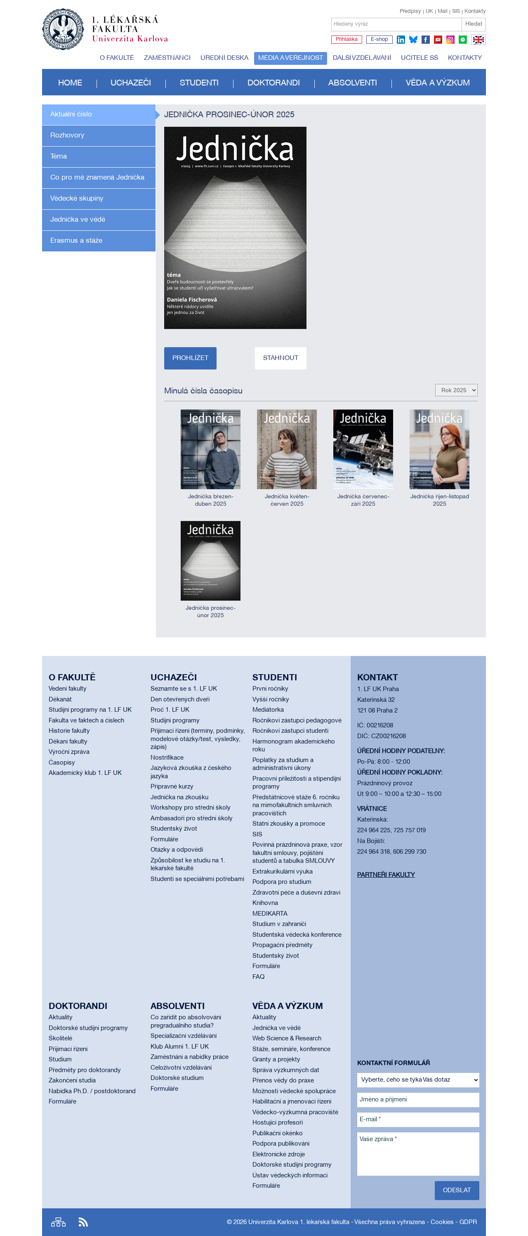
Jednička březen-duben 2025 (210, 500)
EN (477, 44)
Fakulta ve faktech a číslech (86, 721)
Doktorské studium (177, 1078)
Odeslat (457, 1190)
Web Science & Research (286, 1039)
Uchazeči (131, 83)
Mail (443, 11)
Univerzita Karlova (136, 43)
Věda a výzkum (438, 83)
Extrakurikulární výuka (282, 872)
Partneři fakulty (386, 875)
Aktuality (61, 1018)
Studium (60, 1060)
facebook (426, 40)
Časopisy (62, 763)
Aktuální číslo (71, 114)
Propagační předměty (282, 945)
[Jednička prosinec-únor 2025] (235, 228)
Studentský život (174, 829)
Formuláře (164, 840)
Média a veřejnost (290, 58)
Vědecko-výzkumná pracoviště (295, 1112)
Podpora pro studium (281, 882)
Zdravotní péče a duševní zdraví (296, 893)
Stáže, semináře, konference (291, 1049)
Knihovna (265, 903)
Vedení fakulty (68, 689)
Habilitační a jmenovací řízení (291, 1102)
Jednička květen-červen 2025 (287, 500)
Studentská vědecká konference (297, 935)
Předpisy (410, 11)
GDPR (468, 1222)
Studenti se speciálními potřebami (197, 879)
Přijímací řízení (68, 1049)
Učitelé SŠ (419, 58)
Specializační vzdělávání (184, 1036)
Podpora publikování (280, 1144)
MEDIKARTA (270, 914)
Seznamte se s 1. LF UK (184, 689)
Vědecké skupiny (77, 199)
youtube (438, 40)
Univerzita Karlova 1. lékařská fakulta (298, 1222)
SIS (456, 11)
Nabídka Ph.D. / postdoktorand (92, 1091)
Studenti (199, 83)
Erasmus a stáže (76, 241)
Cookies (442, 1222)
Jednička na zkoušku (179, 797)
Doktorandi (274, 83)
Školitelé (60, 1039)
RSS (83, 1222)
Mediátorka (268, 710)
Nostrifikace (167, 758)
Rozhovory (67, 136)
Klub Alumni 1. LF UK (180, 1047)
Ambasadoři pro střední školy (192, 819)
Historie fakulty (69, 731)
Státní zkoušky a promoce (288, 824)
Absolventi (352, 83)
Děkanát (60, 700)
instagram (450, 40)
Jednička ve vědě (77, 220)
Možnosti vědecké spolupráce (294, 1091)
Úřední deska (224, 58)
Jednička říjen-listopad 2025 (439, 500)
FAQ (258, 977)
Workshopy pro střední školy (191, 808)
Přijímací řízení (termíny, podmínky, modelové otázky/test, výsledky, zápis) (198, 739)
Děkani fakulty (68, 742)
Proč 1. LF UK (170, 710)
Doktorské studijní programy (88, 1028)
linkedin (401, 40)
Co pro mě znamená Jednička (97, 178)
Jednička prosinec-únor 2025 (211, 612)
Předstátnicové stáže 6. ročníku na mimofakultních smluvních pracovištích (295, 806)
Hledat (473, 24)
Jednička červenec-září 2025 (363, 500)
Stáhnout (280, 358)
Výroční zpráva (69, 752)
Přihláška (347, 39)
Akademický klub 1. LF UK (85, 773)
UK (429, 11)
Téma (58, 157)
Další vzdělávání (362, 58)
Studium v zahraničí (279, 924)
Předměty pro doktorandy (85, 1070)
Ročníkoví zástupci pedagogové (297, 721)
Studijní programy (175, 721)
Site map (58, 1222)
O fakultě (117, 58)
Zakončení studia (72, 1081)
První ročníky (270, 689)
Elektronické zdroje (278, 1155)
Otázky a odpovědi (177, 850)
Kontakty (475, 11)
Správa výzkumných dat (285, 1070)
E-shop (379, 39)
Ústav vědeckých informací (290, 1176)
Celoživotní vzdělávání (181, 1068)
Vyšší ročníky (270, 700)
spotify (463, 40)
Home (70, 83)
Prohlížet (190, 358)
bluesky (413, 40)
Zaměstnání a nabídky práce (190, 1057)
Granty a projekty (276, 1060)
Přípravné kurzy (172, 787)
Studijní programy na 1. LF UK (90, 710)
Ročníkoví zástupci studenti (290, 731)
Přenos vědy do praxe (283, 1081)
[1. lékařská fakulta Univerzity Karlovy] (105, 25)
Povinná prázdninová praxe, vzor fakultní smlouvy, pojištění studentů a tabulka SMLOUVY (297, 853)
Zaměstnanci (167, 58)
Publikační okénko (277, 1134)
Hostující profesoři (277, 1123)
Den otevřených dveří (180, 700)
